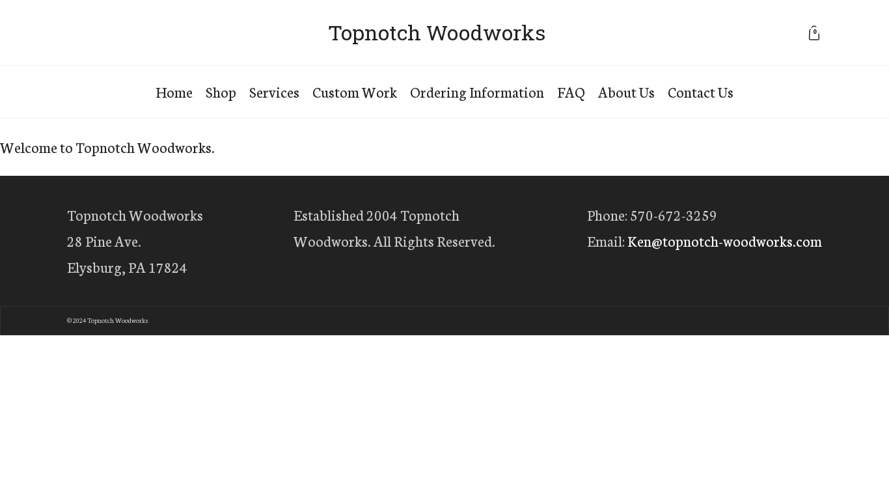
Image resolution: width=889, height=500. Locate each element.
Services (274, 91)
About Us (626, 91)
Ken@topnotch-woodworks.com (724, 240)
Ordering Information (477, 91)
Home (174, 91)
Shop (221, 91)
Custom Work (354, 91)
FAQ (571, 91)
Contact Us (700, 91)
